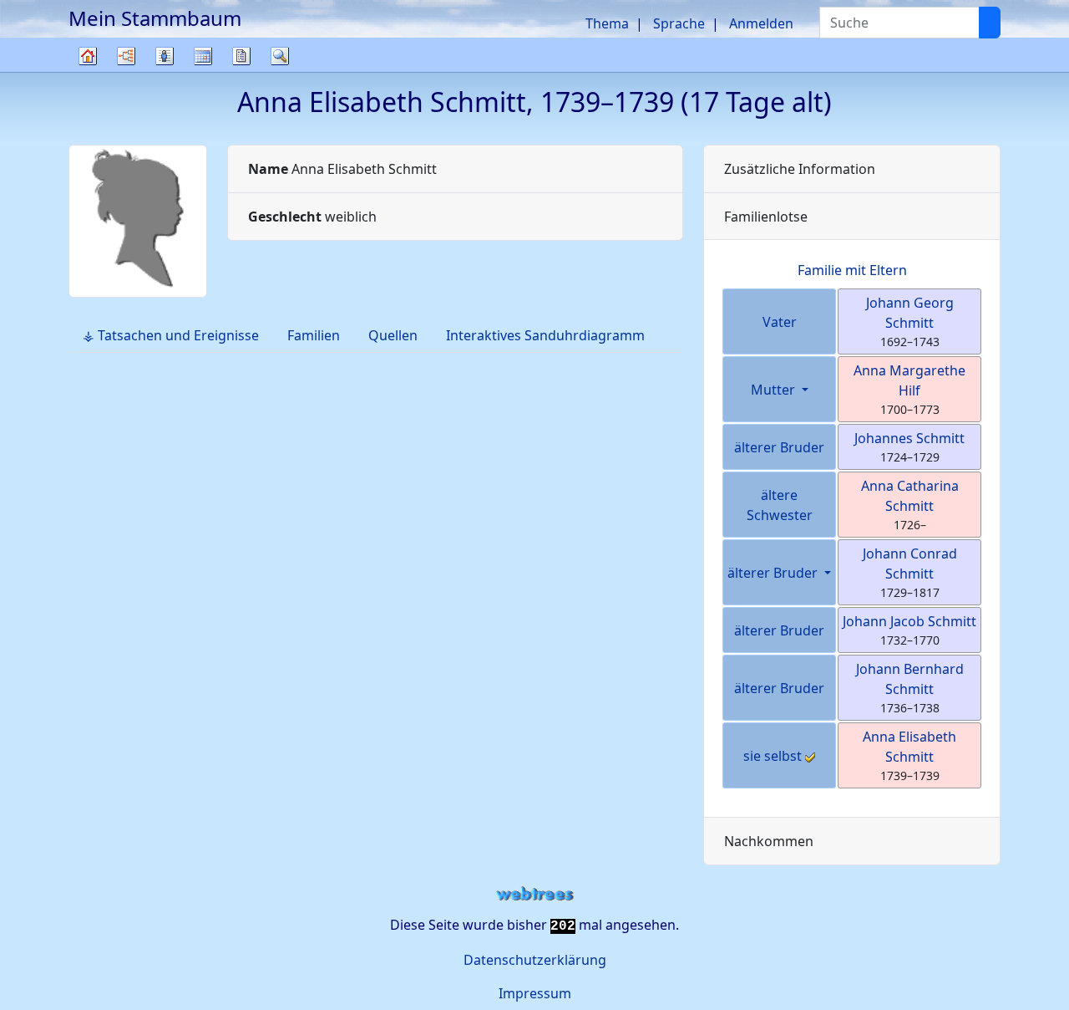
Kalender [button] (203, 56)
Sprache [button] (679, 23)
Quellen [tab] (393, 335)
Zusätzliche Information (799, 169)
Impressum (535, 993)
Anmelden (761, 23)
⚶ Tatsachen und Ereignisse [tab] (171, 335)
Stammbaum (88, 71)
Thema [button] (607, 23)
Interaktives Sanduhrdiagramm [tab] (545, 335)
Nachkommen (768, 841)
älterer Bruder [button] (774, 573)
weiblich (312, 216)
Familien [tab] (313, 335)
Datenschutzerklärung (535, 960)
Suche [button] (280, 56)
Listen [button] (164, 56)
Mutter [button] (774, 389)
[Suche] (990, 22)
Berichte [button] (241, 56)
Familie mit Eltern (852, 270)
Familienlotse (766, 216)
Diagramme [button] (126, 56)
